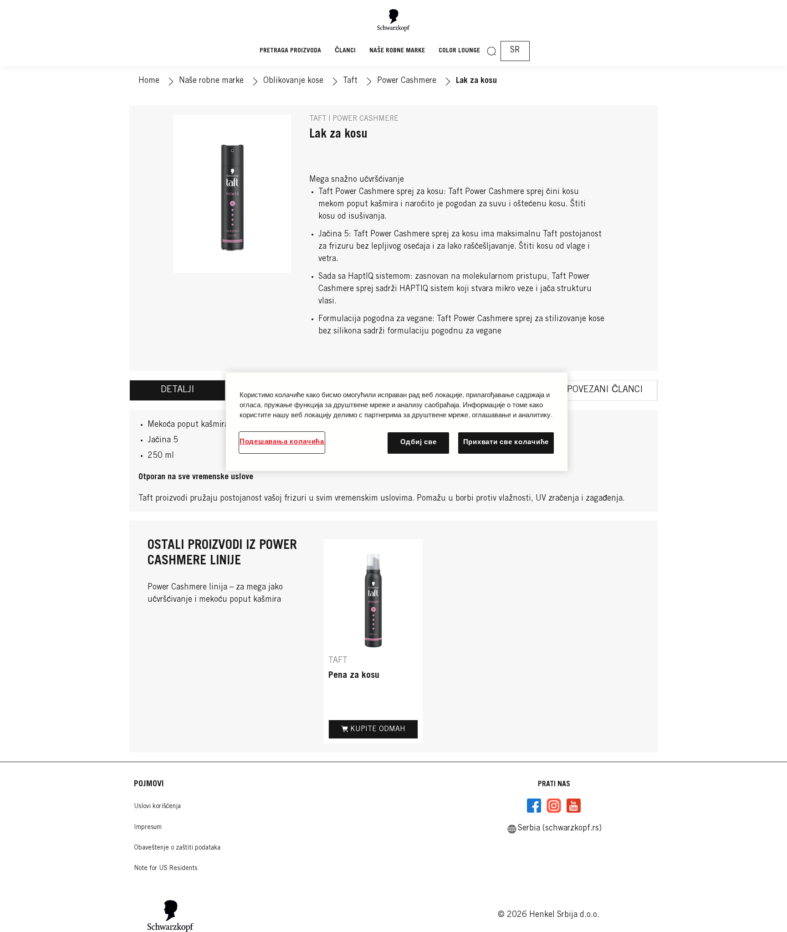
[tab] (177, 390)
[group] (481, 641)
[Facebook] (534, 806)
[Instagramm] (554, 806)
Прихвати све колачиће (506, 442)
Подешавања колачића (282, 442)
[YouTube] (573, 806)
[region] (396, 422)
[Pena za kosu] (373, 641)
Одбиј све (418, 442)
